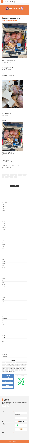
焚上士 (3, 307)
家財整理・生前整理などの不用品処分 (6, 426)
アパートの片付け (4, 200)
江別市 (3, 303)
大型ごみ (3, 246)
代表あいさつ (3, 434)
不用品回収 (3, 221)
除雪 (13, 371)
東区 (14, 368)
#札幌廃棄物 (24, 174)
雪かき (3, 350)
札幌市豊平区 (3, 297)
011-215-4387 (8, 378)
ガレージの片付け (4, 206)
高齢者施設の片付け (4, 354)
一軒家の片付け (4, 364)
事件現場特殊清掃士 (4, 227)
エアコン (3, 204)
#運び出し (16, 176)
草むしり (3, 331)
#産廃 (3, 176)
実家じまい (3, 250)
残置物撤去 (3, 299)
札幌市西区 (3, 295)
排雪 (2, 280)
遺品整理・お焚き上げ (5, 413)
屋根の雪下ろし (4, 269)
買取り (3, 339)
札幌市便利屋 (10, 368)
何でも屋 (7, 365)
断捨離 (3, 282)
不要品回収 (3, 225)
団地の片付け (3, 244)
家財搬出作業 (3, 257)
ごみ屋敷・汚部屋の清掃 (5, 425)
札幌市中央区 (3, 286)
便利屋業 (3, 20)
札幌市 (7, 368)
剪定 (2, 242)
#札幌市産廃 (20, 174)
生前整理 (3, 312)
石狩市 (3, 322)
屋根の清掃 (3, 267)
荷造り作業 (3, 337)
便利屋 (10, 365)
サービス (3, 411)
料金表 (2, 421)
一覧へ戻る (14, 185)
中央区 (25, 364)
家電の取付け (3, 261)
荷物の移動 (3, 335)
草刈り (3, 333)
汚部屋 (3, 301)
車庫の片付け (3, 341)
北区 (21, 365)
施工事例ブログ (3, 432)
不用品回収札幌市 (17, 364)
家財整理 (3, 259)
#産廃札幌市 (7, 176)
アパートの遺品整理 (4, 202)
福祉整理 (3, 324)
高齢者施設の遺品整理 (4, 356)
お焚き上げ (3, 193)
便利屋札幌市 (3, 238)
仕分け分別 (3, 229)
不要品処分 (3, 223)
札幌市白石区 (3, 293)
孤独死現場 (3, 248)
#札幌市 (16, 174)
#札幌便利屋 (12, 174)
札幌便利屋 (6, 20)
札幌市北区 (3, 288)
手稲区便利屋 (3, 278)
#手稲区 (8, 174)
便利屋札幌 (14, 365)
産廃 (2, 316)
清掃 (2, 305)
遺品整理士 (10, 371)
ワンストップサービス (5, 419)
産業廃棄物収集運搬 (11, 20)
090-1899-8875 (8, 383)
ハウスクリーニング (4, 212)
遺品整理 (7, 371)
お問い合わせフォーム (21, 421)
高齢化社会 (3, 352)
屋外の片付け (3, 265)
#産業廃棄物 (11, 176)
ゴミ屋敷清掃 (3, 210)
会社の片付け (3, 231)
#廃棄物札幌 (3, 174)
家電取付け (3, 263)
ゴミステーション (4, 208)
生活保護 (3, 314)
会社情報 (3, 435)
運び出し (15, 20)
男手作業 (3, 320)
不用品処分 (3, 219)
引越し (3, 276)
